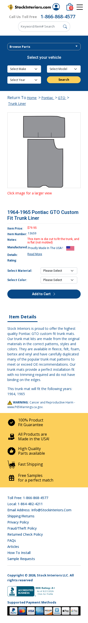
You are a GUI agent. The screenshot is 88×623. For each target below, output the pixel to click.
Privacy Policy (18, 522)
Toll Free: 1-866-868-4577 (27, 497)
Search (63, 80)
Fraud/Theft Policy (22, 528)
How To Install (19, 552)
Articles (13, 546)
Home (32, 97)
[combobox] (44, 46)
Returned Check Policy (25, 534)
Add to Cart (41, 294)
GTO (62, 97)
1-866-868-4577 (58, 16)
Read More (34, 254)
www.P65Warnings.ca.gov (25, 407)
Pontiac (47, 97)
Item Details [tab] (22, 317)
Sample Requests (21, 558)
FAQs (11, 540)
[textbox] (44, 46)
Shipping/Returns (20, 516)
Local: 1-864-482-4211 (25, 504)
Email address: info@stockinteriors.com (39, 510)
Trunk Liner (17, 103)
